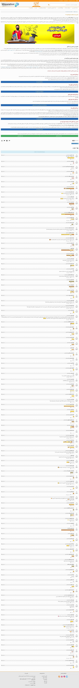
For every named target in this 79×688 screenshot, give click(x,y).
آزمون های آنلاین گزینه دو (38, 51)
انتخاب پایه (61, 0)
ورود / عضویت (4, 0)
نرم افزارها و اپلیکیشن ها (42, 8)
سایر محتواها (75, 11)
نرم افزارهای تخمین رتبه (29, 66)
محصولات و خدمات (67, 8)
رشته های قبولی (8, 66)
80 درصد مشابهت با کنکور (11, 50)
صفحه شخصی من (75, 8)
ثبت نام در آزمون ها (72, 0)
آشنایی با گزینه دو (44, 676)
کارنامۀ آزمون (36, 66)
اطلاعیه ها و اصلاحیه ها (69, 11)
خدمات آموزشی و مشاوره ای (52, 8)
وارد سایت (37, 151)
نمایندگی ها (66, 0)
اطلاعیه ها (45, 682)
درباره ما (36, 8)
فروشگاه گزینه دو (60, 8)
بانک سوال (45, 681)
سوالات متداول (45, 677)
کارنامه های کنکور (75, 68)
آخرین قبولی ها (3, 66)
